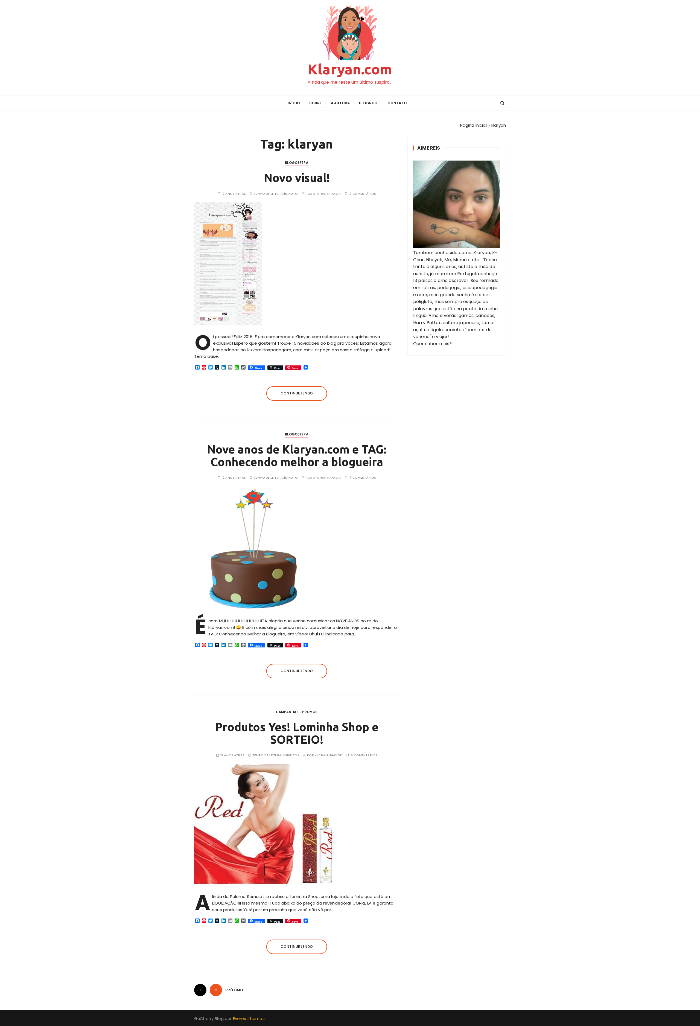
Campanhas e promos (297, 712)
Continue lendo (297, 393)
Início (294, 103)
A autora (340, 103)
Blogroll (368, 103)
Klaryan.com (350, 69)
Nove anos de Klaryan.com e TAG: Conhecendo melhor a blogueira (296, 455)
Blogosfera (296, 162)
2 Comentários (362, 193)
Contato (397, 103)
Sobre (315, 103)
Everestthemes (249, 1018)
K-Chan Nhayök (327, 193)
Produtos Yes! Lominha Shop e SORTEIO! (296, 733)
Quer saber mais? (432, 344)
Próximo (234, 990)
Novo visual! (297, 177)
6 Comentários (364, 755)
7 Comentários (362, 477)
